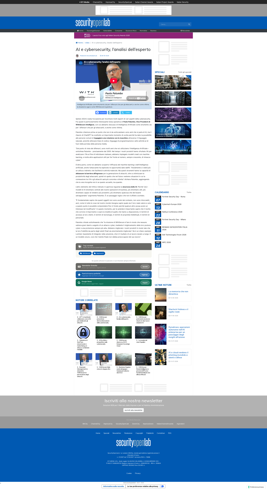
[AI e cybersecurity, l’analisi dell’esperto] (123, 309)
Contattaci (161, 433)
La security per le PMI (164, 87)
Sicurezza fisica (131, 31)
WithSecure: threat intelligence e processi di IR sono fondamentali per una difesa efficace (143, 371)
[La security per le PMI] (173, 82)
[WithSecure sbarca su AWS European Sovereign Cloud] (123, 332)
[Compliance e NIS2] (173, 115)
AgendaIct (181, 424)
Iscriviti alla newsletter (133, 410)
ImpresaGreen (148, 424)
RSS (169, 433)
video (87, 43)
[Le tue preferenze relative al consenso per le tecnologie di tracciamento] (256, 487)
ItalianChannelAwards (165, 424)
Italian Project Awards (165, 2)
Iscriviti (145, 266)
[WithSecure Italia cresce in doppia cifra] (104, 359)
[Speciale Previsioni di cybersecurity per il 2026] (173, 147)
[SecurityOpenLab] (93, 22)
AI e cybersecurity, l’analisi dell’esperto (123, 318)
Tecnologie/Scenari (93, 31)
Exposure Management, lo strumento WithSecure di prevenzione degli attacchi (82, 371)
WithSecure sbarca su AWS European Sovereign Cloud (123, 343)
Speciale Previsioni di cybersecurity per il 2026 (172, 151)
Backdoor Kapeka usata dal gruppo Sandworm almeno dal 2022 (123, 370)
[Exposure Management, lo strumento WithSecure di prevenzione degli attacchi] (84, 359)
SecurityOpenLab (125, 2)
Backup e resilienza (163, 104)
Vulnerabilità (107, 31)
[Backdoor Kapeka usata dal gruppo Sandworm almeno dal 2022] (123, 359)
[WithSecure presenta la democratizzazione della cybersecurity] (104, 309)
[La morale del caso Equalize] (143, 332)
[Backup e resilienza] (173, 98)
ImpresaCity (110, 2)
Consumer (118, 31)
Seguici (145, 283)
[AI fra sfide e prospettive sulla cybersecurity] (104, 332)
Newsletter (186, 31)
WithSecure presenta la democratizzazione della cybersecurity (103, 320)
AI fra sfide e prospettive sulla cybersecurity (102, 342)
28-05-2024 (105, 55)
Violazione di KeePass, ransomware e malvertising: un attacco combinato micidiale (83, 344)
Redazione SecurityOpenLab (88, 55)
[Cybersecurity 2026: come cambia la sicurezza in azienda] (173, 131)
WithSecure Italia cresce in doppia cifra (103, 368)
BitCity (85, 424)
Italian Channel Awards (144, 2)
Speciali (106, 433)
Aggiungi (144, 274)
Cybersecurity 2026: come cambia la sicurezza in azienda (170, 135)
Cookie (129, 473)
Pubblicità (150, 433)
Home (81, 31)
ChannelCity (97, 2)
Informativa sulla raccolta (113, 486)
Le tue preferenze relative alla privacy (142, 486)
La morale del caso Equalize (141, 341)
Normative (143, 31)
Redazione (128, 433)
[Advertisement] (133, 387)
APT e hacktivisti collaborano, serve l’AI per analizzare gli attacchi (84, 320)
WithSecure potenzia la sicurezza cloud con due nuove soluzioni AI (143, 320)
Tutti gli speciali (184, 72)
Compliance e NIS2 (163, 120)
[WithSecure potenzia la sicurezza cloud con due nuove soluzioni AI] (143, 309)
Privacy (138, 473)
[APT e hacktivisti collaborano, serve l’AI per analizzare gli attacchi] (84, 309)
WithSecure (86, 253)
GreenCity (136, 424)
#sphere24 (100, 253)
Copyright (139, 433)
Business (153, 31)
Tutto (189, 192)
